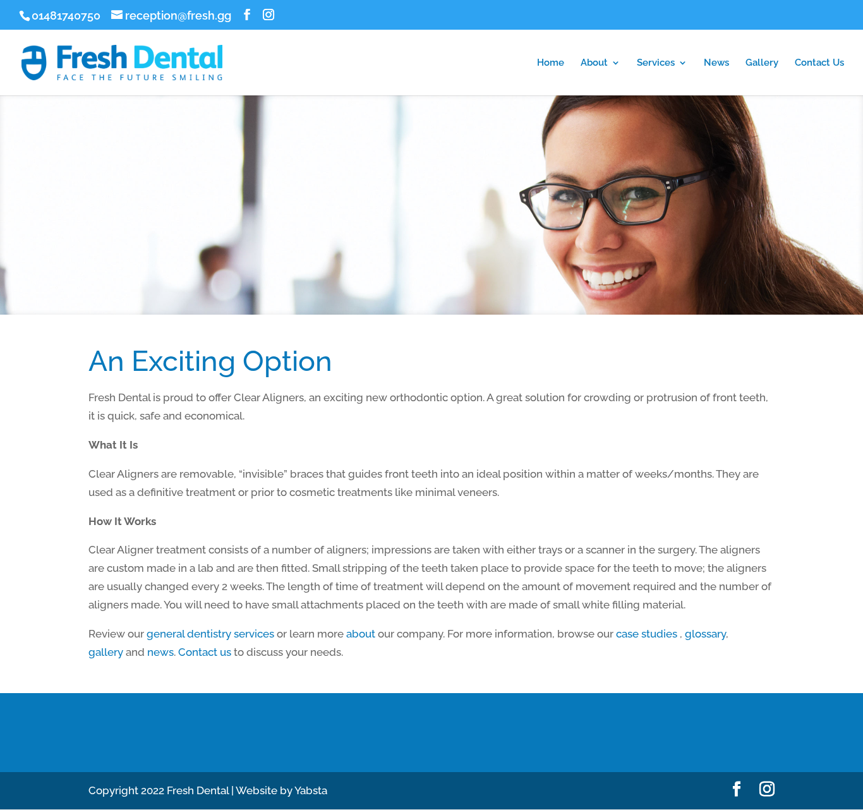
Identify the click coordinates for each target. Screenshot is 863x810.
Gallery (761, 63)
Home (550, 63)
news (160, 652)
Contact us (204, 652)
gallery (105, 652)
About (594, 63)
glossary (705, 633)
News (716, 63)
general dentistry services (210, 633)
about (360, 633)
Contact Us (819, 63)
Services (656, 63)
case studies (646, 633)
